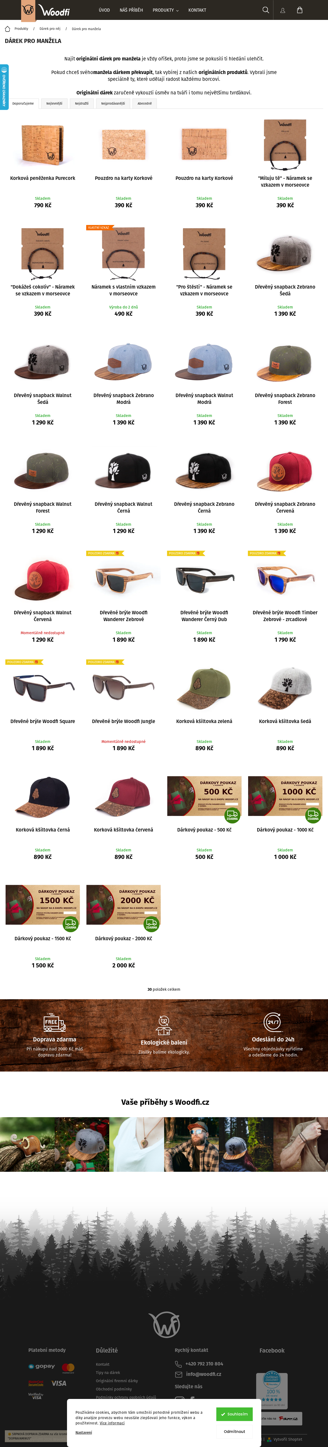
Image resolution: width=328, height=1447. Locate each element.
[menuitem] (104, 10)
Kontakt (102, 1364)
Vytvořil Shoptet (288, 1439)
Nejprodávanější (113, 103)
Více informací (112, 1423)
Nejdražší (82, 103)
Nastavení (84, 1433)
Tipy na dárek (108, 1372)
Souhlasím (237, 1414)
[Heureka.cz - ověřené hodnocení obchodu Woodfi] (272, 1389)
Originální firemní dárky (117, 1381)
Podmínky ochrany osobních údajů (126, 1397)
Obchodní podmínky (114, 1389)
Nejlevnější (54, 103)
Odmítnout (234, 1431)
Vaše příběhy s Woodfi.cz (165, 1102)
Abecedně (145, 103)
